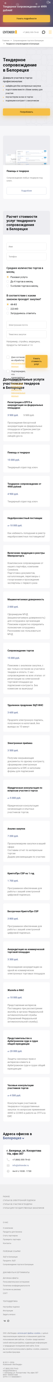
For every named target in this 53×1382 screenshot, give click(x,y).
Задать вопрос (9, 1314)
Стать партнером (10, 1236)
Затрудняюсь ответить (23, 313)
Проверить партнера (12, 1239)
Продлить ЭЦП (9, 1261)
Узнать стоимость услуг (36, 361)
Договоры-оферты (10, 1278)
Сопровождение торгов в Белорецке (18, 1264)
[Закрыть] (50, 2)
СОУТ (5, 1293)
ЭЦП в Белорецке (10, 1257)
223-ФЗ (14, 308)
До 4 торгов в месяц (21, 281)
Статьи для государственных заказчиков (23, 1208)
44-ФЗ (13, 304)
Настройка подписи (11, 1307)
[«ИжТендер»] (10, 32)
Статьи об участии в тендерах (17, 1204)
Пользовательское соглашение (16, 1282)
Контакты (7, 1243)
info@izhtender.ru (21, 1165)
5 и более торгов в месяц (24, 286)
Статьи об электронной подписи (19, 1200)
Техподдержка (10, 1301)
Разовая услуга (19, 277)
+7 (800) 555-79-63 (21, 1159)
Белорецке (12, 1138)
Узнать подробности (26, 18)
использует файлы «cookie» (29, 1333)
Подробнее (26, 191)
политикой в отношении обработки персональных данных (18, 389)
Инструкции (8, 1311)
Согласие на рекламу (12, 1289)
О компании (8, 1228)
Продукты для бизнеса (12, 1232)
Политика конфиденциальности (16, 1286)
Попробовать (26, 112)
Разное (6, 1197)
